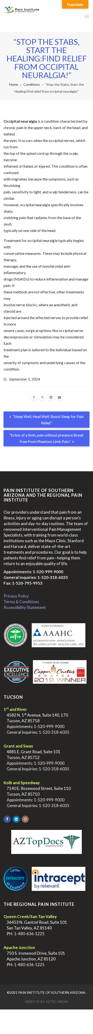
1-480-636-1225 (29, 933)
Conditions (31, 84)
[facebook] (33, 397)
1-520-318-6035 (52, 577)
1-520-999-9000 (48, 571)
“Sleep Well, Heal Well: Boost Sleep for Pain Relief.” (48, 419)
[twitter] (42, 397)
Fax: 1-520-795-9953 (23, 583)
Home (13, 84)
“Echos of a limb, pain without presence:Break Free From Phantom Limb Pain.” (46, 438)
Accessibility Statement (25, 607)
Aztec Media (57, 1001)
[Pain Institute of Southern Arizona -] (21, 16)
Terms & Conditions (21, 601)
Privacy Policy (16, 595)
